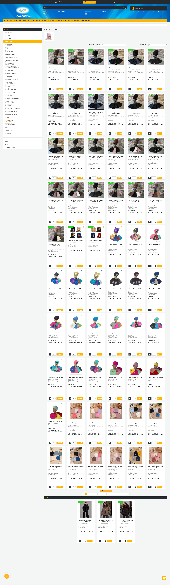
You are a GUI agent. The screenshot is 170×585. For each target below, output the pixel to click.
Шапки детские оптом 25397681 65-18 (75, 422)
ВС (163, 11)
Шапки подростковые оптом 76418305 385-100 (136, 112)
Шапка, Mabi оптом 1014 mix (56, 377)
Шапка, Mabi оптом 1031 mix (76, 288)
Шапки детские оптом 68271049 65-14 (155, 422)
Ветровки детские (9, 51)
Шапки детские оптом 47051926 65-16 (115, 422)
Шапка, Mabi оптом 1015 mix (155, 333)
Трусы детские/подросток (11, 114)
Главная (5, 24)
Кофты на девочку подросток (11, 79)
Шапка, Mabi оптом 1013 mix (76, 377)
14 (115, 494)
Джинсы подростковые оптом (11, 60)
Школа (64, 20)
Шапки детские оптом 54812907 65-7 (135, 467)
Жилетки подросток (9, 63)
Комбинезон (7, 69)
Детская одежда (34, 20)
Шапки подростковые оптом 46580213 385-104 (56, 112)
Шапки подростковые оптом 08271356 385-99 (155, 112)
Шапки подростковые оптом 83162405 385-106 (136, 68)
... (125, 494)
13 (112, 494)
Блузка (6, 47)
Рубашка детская (9, 101)
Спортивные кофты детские (11, 110)
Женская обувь (51, 20)
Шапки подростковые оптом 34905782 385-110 (56, 68)
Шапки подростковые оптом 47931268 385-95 (116, 156)
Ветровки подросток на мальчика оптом (14, 53)
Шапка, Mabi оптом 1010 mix (135, 377)
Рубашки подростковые (10, 102)
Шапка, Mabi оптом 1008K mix (56, 421)
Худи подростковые (9, 118)
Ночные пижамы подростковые (12, 91)
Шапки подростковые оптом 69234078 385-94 (136, 156)
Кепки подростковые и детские (12, 67)
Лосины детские (8, 82)
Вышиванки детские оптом (11, 54)
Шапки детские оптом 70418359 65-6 (155, 467)
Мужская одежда (8, 20)
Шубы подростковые (9, 126)
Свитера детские (8, 104)
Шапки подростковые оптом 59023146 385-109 (76, 68)
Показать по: (143, 44)
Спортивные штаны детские (11, 111)
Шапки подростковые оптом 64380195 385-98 (56, 156)
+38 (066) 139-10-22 (61, 13)
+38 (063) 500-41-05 (61, 11)
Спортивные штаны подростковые (12, 108)
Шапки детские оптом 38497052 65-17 (95, 422)
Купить (59, 89)
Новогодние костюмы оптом (11, 88)
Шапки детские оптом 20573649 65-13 (56, 467)
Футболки (7, 117)
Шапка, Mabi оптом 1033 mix (115, 244)
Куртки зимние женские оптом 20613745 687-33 (106, 521)
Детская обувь (59, 20)
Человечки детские (9, 120)
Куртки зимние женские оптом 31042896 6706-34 (86, 521)
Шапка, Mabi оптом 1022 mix (56, 333)
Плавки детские (8, 95)
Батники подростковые (10, 45)
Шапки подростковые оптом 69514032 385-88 (136, 201)
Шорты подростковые (10, 124)
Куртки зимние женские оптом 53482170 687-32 (125, 521)
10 (105, 494)
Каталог (10, 24)
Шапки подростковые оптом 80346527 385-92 (56, 201)
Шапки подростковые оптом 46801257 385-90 (96, 201)
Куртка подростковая (9, 80)
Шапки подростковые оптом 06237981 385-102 (96, 112)
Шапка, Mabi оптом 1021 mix (135, 244)
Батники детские (8, 44)
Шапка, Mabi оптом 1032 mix (56, 288)
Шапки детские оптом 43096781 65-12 (75, 467)
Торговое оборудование (85, 20)
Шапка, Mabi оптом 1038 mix (76, 240)
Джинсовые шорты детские (11, 57)
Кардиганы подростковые (10, 66)
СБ (159, 11)
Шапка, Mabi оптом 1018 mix (95, 333)
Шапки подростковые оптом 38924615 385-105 (155, 68)
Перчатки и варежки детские (11, 93)
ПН (133, 11)
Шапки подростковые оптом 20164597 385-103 (76, 112)
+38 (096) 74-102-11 (103, 11)
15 (118, 494)
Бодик (6, 48)
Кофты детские (8, 77)
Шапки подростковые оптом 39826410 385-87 (155, 201)
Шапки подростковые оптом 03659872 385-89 (116, 201)
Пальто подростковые (10, 92)
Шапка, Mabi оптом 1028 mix (115, 288)
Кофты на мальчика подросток (12, 73)
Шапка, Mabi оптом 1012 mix (95, 377)
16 (120, 494)
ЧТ (148, 11)
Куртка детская (8, 76)
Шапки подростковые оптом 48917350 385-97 (76, 156)
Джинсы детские (8, 58)
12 (110, 494)
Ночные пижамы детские (10, 89)
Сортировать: (91, 44)
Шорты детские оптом (10, 123)
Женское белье (26, 20)
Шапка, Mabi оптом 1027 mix (135, 288)
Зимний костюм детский (10, 64)
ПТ (153, 11)
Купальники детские (9, 74)
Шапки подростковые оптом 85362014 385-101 (116, 112)
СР (143, 11)
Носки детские (8, 86)
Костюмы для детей (9, 72)
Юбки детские (8, 127)
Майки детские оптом (10, 85)
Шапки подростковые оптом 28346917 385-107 (116, 68)
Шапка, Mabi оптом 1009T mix (156, 377)
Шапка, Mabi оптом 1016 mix (135, 333)
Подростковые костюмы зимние (12, 98)
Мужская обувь (42, 20)
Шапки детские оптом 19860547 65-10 (115, 467)
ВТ (138, 11)
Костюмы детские (9, 70)
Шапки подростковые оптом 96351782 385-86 (56, 245)
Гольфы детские (8, 55)
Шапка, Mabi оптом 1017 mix (115, 333)
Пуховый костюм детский (10, 99)
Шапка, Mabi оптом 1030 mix (95, 288)
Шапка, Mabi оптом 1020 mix (155, 244)
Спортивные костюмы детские (11, 107)
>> (128, 494)
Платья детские (8, 96)
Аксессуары (70, 20)
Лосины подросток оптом (10, 83)
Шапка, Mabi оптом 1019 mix (76, 333)
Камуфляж (76, 20)
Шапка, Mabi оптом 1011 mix (115, 377)
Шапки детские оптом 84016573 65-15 (135, 422)
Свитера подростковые (10, 105)
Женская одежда (17, 20)
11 (107, 494)
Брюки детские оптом (10, 50)
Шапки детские (8, 121)
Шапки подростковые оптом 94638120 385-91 (76, 201)
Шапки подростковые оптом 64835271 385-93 (155, 156)
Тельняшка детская (9, 112)
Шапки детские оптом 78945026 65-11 (95, 467)
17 (123, 494)
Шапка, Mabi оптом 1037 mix (95, 240)
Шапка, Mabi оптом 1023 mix (155, 288)
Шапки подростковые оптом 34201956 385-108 (96, 68)
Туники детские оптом (10, 115)
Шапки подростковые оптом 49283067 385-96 (96, 156)
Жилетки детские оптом (10, 61)
